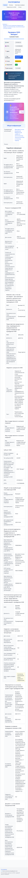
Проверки (5, 24)
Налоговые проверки (20, 5)
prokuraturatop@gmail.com (11, 871)
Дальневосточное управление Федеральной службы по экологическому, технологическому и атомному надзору (14, 27)
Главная (5, 5)
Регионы (11, 5)
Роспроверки (4, 869)
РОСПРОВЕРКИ (14, 2)
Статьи (19, 7)
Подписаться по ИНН (11, 7)
